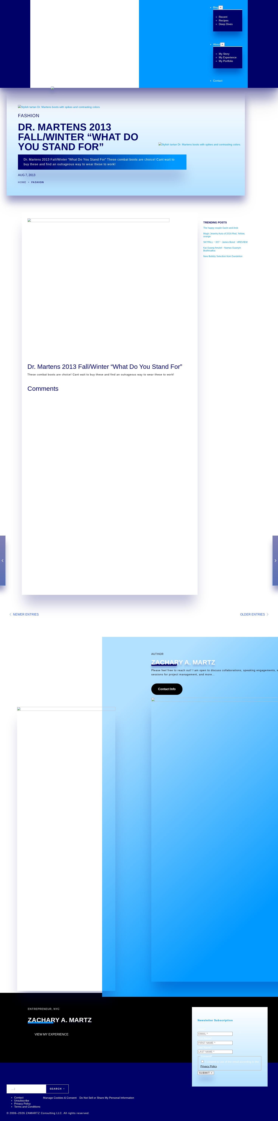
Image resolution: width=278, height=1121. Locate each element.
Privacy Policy (208, 1066)
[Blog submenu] (220, 7)
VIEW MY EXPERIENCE (51, 1034)
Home (22, 182)
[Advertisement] (227, 317)
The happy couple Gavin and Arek (220, 228)
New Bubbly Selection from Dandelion (222, 256)
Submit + (206, 1073)
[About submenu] (222, 44)
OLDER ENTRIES (252, 614)
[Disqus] (109, 442)
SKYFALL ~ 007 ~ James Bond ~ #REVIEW (225, 242)
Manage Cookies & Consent (60, 1097)
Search (56, 1088)
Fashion (28, 115)
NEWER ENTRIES (26, 614)
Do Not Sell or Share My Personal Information (106, 1097)
